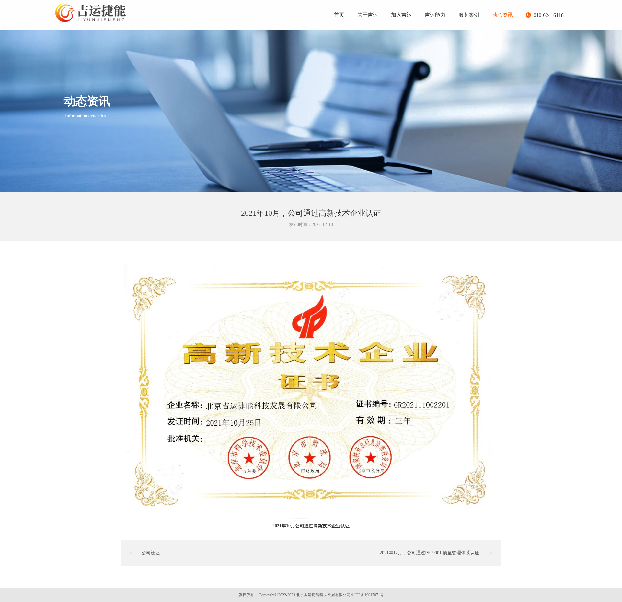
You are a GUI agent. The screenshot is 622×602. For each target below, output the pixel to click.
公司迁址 (145, 552)
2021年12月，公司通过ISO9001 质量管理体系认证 (436, 552)
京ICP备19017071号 (367, 595)
